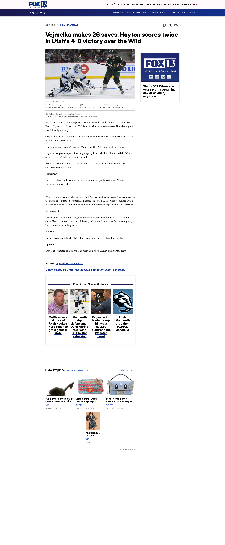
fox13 (37, 13)
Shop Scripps (171, 4)
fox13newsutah (30, 13)
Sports (157, 4)
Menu (110, 4)
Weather (145, 4)
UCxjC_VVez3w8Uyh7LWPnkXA (42, 13)
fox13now (34, 13)
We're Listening (133, 12)
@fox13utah (45, 13)
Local (121, 4)
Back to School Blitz (150, 12)
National (132, 4)
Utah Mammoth (70, 25)
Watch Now (188, 4)
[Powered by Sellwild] (131, 449)
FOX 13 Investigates (117, 12)
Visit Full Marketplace (126, 370)
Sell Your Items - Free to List (77, 370)
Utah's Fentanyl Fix (168, 12)
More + (192, 12)
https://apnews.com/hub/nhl (69, 263)
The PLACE (182, 12)
